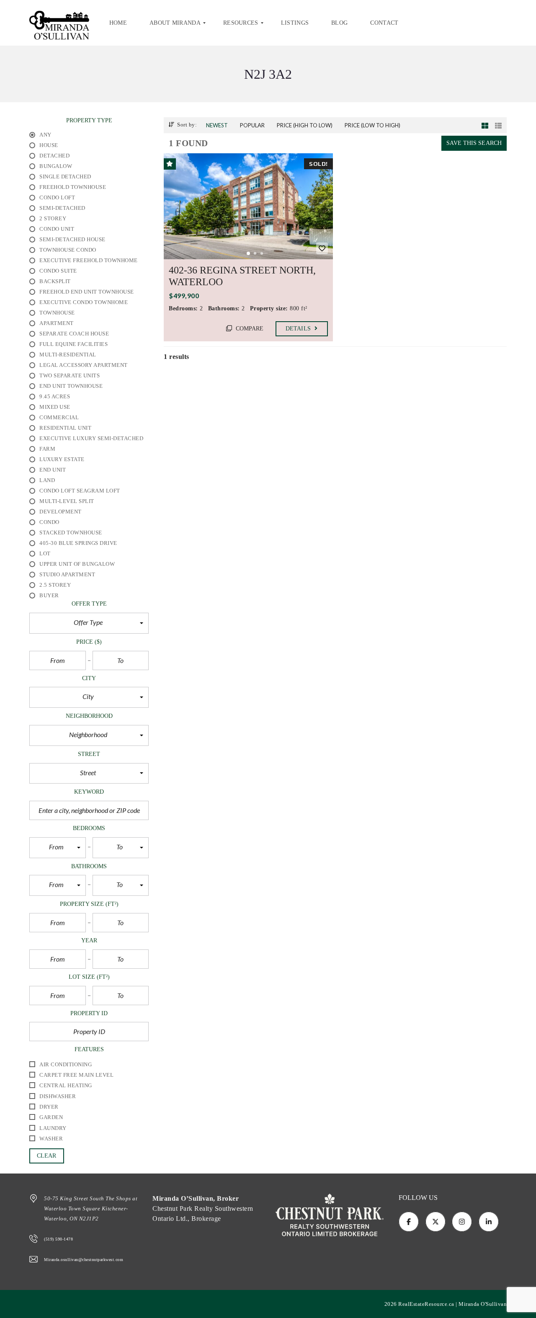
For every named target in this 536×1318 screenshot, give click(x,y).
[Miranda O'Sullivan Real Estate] (59, 23)
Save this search (474, 143)
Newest (217, 125)
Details (299, 328)
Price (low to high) (372, 125)
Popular (252, 125)
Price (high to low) (304, 125)
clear (47, 1156)
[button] (89, 623)
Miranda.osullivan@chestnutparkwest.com (83, 1259)
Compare (249, 328)
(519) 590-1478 (58, 1239)
